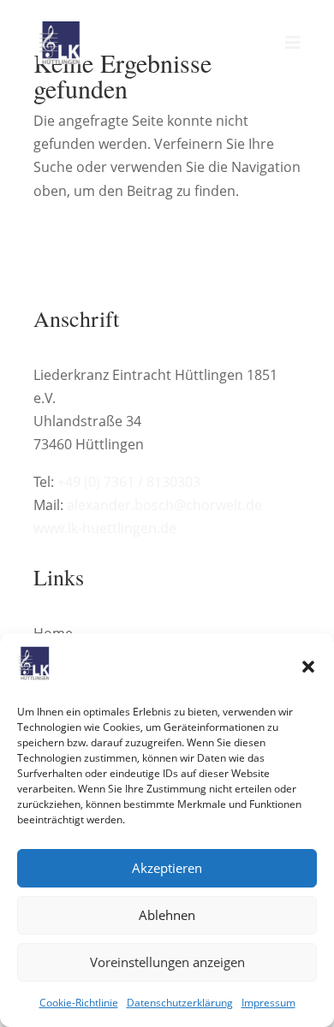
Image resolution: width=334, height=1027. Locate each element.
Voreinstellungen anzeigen (167, 962)
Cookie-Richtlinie (78, 1002)
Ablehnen (167, 914)
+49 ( (128, 481)
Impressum (268, 1002)
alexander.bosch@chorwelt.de (164, 505)
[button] (308, 666)
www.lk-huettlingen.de (104, 528)
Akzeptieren (167, 867)
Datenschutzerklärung (180, 1002)
